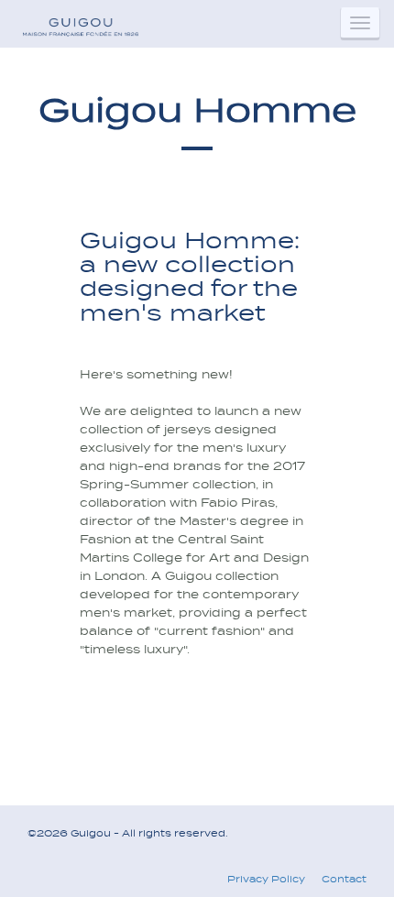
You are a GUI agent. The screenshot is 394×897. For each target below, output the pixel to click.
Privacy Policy (266, 878)
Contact (344, 878)
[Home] (79, 23)
